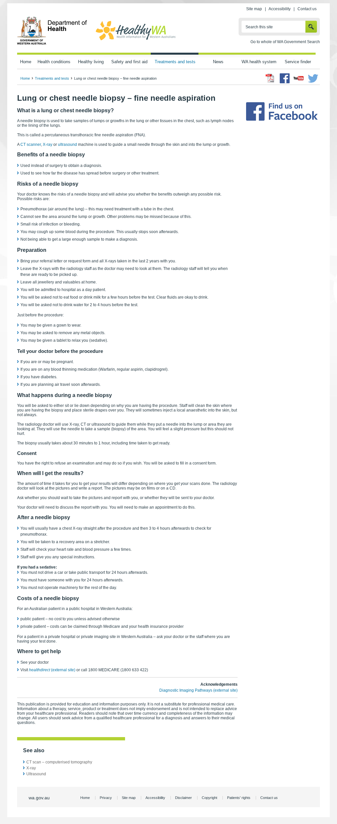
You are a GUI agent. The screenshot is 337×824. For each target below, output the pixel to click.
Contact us (307, 9)
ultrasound (67, 144)
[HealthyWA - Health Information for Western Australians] (135, 40)
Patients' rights (238, 798)
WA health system (259, 61)
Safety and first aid (129, 61)
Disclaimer (183, 798)
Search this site (259, 27)
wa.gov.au (39, 797)
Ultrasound (36, 774)
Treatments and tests (175, 61)
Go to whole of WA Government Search (285, 42)
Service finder (298, 61)
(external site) (52, 670)
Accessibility (280, 9)
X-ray (47, 144)
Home (25, 61)
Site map (254, 9)
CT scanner (30, 144)
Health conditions (54, 61)
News (218, 61)
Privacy (106, 798)
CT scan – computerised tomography (59, 762)
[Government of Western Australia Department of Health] (52, 43)
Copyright (209, 798)
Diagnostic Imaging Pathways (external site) (198, 690)
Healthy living (91, 61)
